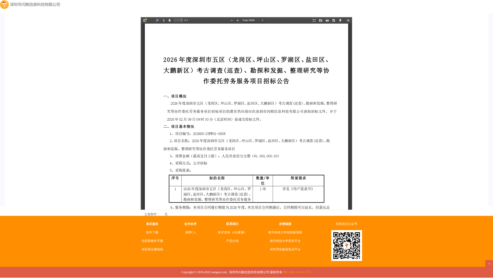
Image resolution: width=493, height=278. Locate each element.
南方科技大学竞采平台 (285, 240)
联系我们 (232, 223)
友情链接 (285, 223)
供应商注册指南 (152, 249)
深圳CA (190, 232)
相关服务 (152, 223)
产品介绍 (232, 240)
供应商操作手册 (152, 240)
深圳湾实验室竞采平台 (285, 249)
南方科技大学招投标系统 (285, 232)
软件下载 (152, 232)
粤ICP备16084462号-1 (297, 272)
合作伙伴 (190, 223)
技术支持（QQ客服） (232, 232)
